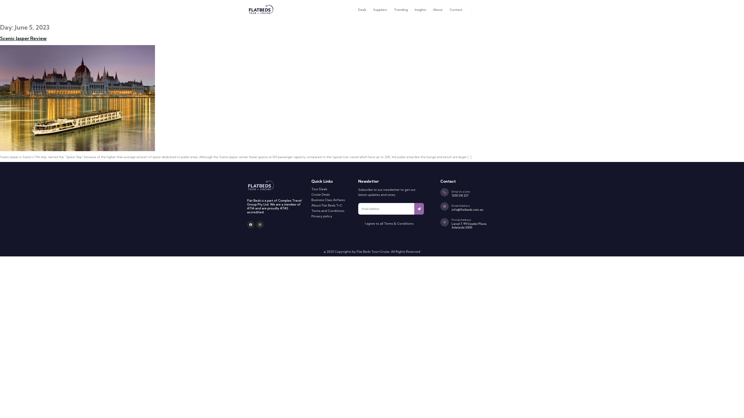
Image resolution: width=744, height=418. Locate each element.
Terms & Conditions (398, 223)
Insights (420, 10)
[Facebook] (250, 224)
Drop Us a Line (461, 191)
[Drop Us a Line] (444, 192)
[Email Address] (444, 206)
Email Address (461, 205)
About (438, 10)
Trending (401, 10)
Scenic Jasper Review (23, 38)
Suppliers (380, 10)
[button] (476, 10)
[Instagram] (260, 224)
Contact (456, 10)
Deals (362, 10)
